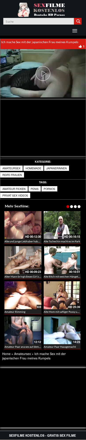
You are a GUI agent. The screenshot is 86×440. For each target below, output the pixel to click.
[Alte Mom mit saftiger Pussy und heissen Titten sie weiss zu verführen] (62, 295)
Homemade (33, 168)
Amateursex (11, 168)
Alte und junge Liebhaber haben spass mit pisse (31, 241)
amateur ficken (14, 189)
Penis (35, 189)
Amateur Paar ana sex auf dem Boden (25, 346)
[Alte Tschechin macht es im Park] (62, 225)
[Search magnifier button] (78, 21)
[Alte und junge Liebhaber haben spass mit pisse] (22, 225)
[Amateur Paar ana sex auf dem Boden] (22, 330)
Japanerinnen (56, 168)
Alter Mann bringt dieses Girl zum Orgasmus (29, 276)
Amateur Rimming (14, 311)
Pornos (49, 189)
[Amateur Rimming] (22, 295)
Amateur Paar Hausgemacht (60, 346)
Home (6, 353)
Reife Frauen (12, 175)
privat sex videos (15, 195)
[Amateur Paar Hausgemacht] (62, 330)
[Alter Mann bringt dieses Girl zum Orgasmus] (22, 260)
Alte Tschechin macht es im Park (62, 241)
